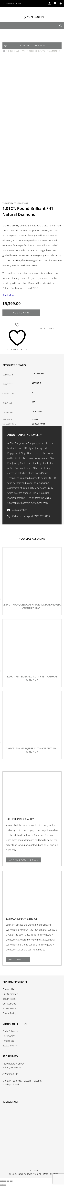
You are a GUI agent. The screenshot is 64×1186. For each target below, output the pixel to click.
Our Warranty (9, 1003)
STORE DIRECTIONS (11, 3)
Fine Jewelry (16, 51)
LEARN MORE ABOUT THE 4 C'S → (24, 859)
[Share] (8, 1181)
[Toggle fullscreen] (4, 1181)
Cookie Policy (9, 1013)
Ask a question (19, 510)
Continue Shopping (33, 45)
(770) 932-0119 (34, 17)
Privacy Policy (9, 1008)
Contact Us (8, 989)
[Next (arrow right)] (4, 1185)
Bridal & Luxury (10, 1031)
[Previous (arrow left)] (1, 1185)
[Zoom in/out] (1, 1181)
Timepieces (8, 1040)
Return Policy (9, 998)
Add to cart (21, 312)
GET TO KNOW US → (18, 959)
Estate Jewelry (9, 1045)
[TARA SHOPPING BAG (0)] (59, 3)
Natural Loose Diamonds (43, 51)
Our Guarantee (10, 994)
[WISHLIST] (53, 3)
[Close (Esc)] (11, 1181)
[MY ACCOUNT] (48, 3)
